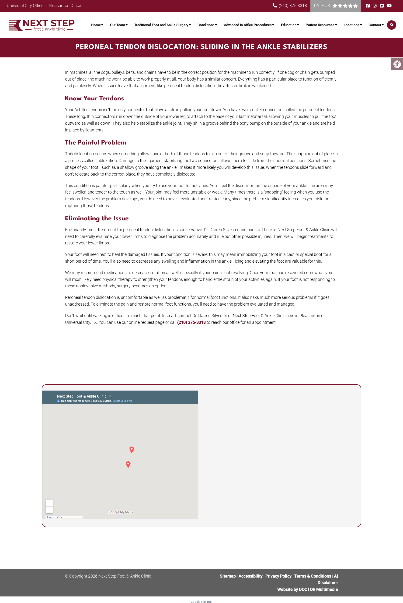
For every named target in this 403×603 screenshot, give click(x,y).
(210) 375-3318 (293, 5)
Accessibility (251, 576)
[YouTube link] (389, 5)
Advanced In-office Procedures (248, 25)
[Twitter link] (382, 5)
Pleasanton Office (65, 5)
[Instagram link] (375, 5)
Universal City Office (25, 5)
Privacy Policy (278, 576)
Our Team (117, 25)
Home (96, 25)
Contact (375, 25)
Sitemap (228, 576)
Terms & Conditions (313, 576)
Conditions (206, 25)
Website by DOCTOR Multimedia (307, 589)
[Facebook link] (368, 5)
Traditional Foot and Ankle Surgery (161, 25)
